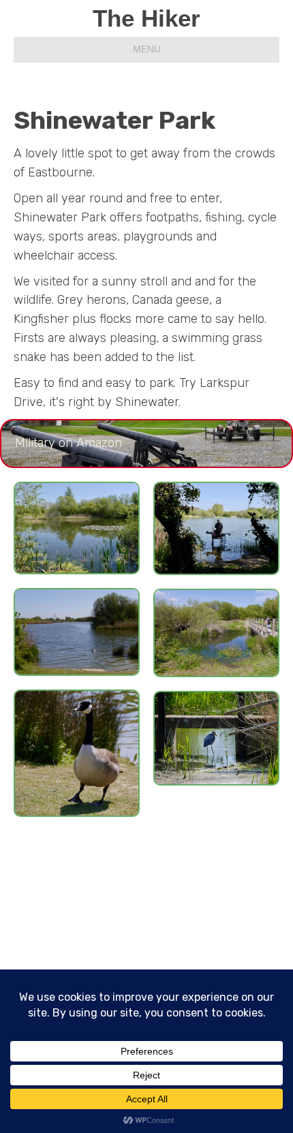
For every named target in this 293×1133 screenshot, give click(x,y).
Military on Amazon (68, 442)
